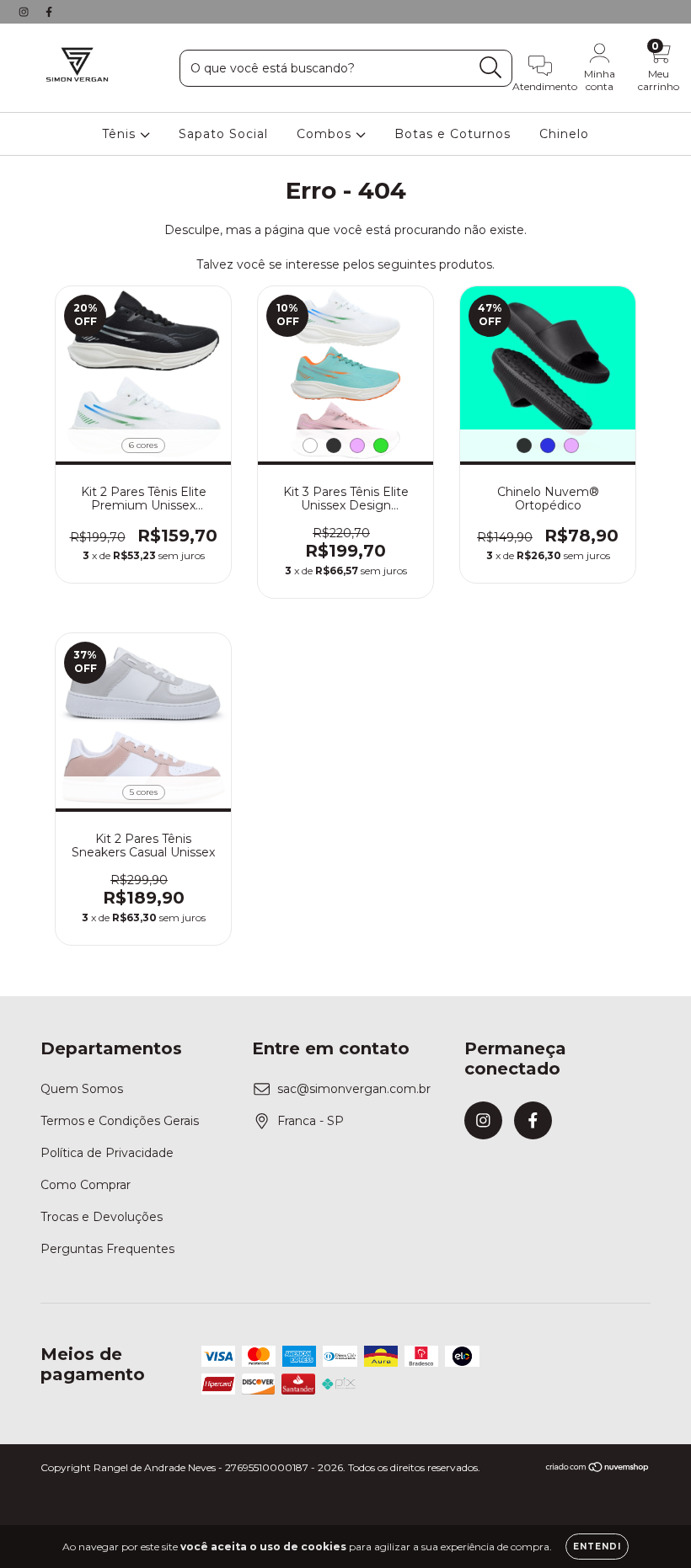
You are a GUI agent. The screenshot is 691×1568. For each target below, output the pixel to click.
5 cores (144, 792)
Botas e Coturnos (452, 133)
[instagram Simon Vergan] (25, 11)
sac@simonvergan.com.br (354, 1088)
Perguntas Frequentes (107, 1248)
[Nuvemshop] (598, 1468)
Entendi (597, 1546)
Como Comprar (85, 1184)
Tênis (121, 133)
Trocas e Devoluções (101, 1216)
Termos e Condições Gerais (119, 1120)
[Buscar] (491, 68)
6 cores (143, 445)
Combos (326, 133)
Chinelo (564, 133)
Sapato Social (223, 133)
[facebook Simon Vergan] (49, 11)
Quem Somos (81, 1088)
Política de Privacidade (107, 1152)
